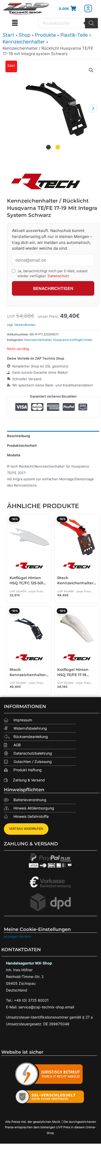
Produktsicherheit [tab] (22, 445)
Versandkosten (24, 325)
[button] (15, 23)
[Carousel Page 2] (57, 147)
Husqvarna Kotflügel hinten (72, 340)
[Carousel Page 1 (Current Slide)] (48, 147)
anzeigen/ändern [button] (17, 936)
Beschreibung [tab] (18, 436)
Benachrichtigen (53, 288)
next (93, 108)
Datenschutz (58, 276)
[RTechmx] (46, 181)
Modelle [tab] (13, 455)
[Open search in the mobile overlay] (68, 23)
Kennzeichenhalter (38, 340)
